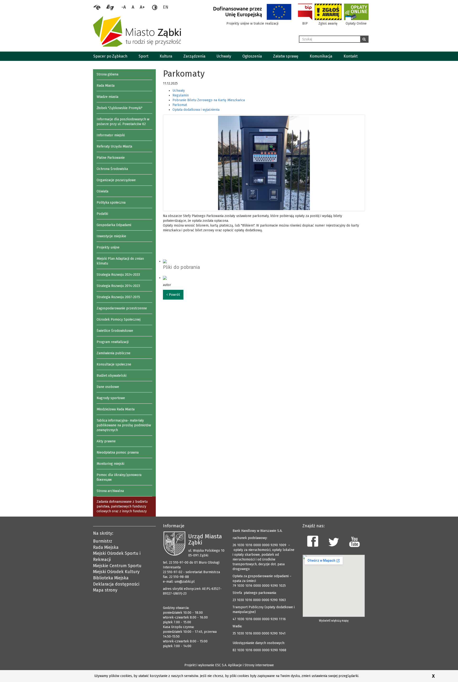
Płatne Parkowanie (111, 158)
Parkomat (179, 105)
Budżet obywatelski (111, 376)
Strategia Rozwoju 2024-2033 (118, 275)
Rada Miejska (106, 547)
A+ (142, 7)
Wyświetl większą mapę (334, 620)
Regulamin (180, 95)
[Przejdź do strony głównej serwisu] (194, 31)
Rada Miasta (105, 86)
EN (165, 7)
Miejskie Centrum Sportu (117, 565)
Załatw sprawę (285, 56)
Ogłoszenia (252, 56)
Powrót (174, 295)
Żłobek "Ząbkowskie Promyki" (119, 108)
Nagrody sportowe (111, 398)
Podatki (102, 214)
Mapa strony (105, 590)
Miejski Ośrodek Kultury (116, 571)
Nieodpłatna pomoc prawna (118, 452)
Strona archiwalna (110, 491)
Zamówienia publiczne (113, 353)
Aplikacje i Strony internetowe (251, 665)
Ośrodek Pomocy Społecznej (119, 319)
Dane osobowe (108, 387)
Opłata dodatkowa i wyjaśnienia (195, 110)
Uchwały (224, 56)
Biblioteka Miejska (111, 578)
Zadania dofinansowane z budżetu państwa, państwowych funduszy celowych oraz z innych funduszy (122, 506)
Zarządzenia (194, 56)
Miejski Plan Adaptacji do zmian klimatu (120, 261)
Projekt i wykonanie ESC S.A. (205, 665)
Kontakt (351, 56)
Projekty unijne (108, 247)
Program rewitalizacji (113, 342)
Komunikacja (321, 56)
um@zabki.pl (184, 582)
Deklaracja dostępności (116, 584)
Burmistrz (102, 541)
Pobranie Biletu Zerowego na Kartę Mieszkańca (208, 100)
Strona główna (107, 74)
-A (123, 7)
